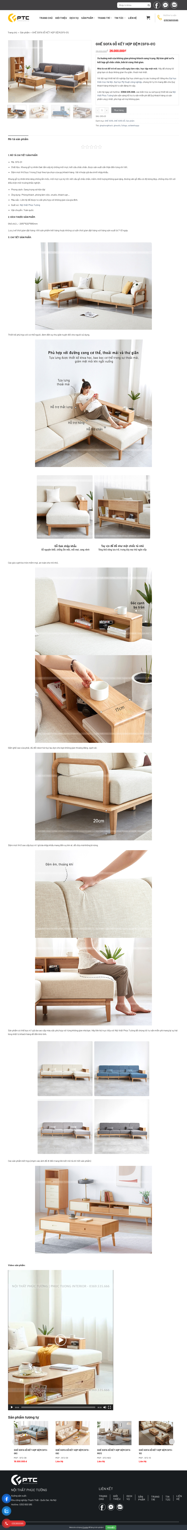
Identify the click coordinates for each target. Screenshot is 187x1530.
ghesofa (117, 125)
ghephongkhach (106, 125)
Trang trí (104, 17)
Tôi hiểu (111, 1527)
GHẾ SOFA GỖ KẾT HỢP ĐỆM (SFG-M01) (114, 1452)
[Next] (85, 71)
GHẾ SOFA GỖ (119, 121)
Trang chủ (46, 17)
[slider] (58, 1407)
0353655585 (171, 20)
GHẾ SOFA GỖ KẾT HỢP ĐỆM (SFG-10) (156, 1452)
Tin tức (118, 17)
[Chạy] (11, 1407)
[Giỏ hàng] (148, 18)
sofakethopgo (133, 125)
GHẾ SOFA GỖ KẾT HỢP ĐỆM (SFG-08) (31, 1452)
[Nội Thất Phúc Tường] (18, 17)
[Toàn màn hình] (109, 1407)
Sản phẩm (87, 17)
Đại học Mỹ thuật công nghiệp (128, 82)
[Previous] (13, 71)
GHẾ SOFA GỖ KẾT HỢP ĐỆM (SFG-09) (72, 1452)
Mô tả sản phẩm (18, 139)
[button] (60, 1340)
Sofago (124, 125)
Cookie (85, 1527)
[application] (60, 1340)
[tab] (18, 139)
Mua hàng (119, 110)
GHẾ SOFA (109, 121)
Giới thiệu (61, 17)
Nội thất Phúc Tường (30, 204)
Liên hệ (132, 17)
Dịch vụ (74, 17)
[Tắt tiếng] (104, 1407)
